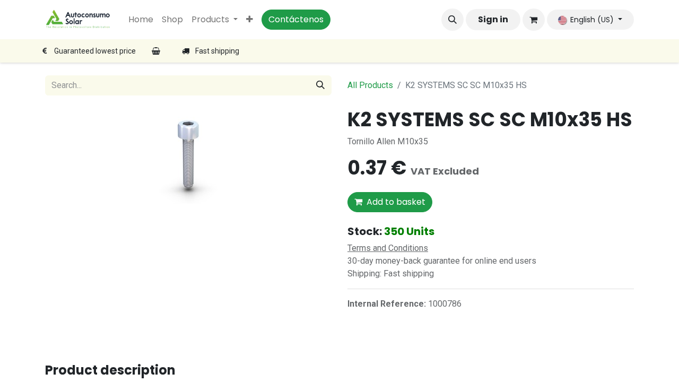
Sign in (493, 19)
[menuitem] (141, 19)
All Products (370, 85)
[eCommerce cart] (534, 19)
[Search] (320, 85)
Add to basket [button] (396, 202)
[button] (452, 19)
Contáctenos (296, 19)
